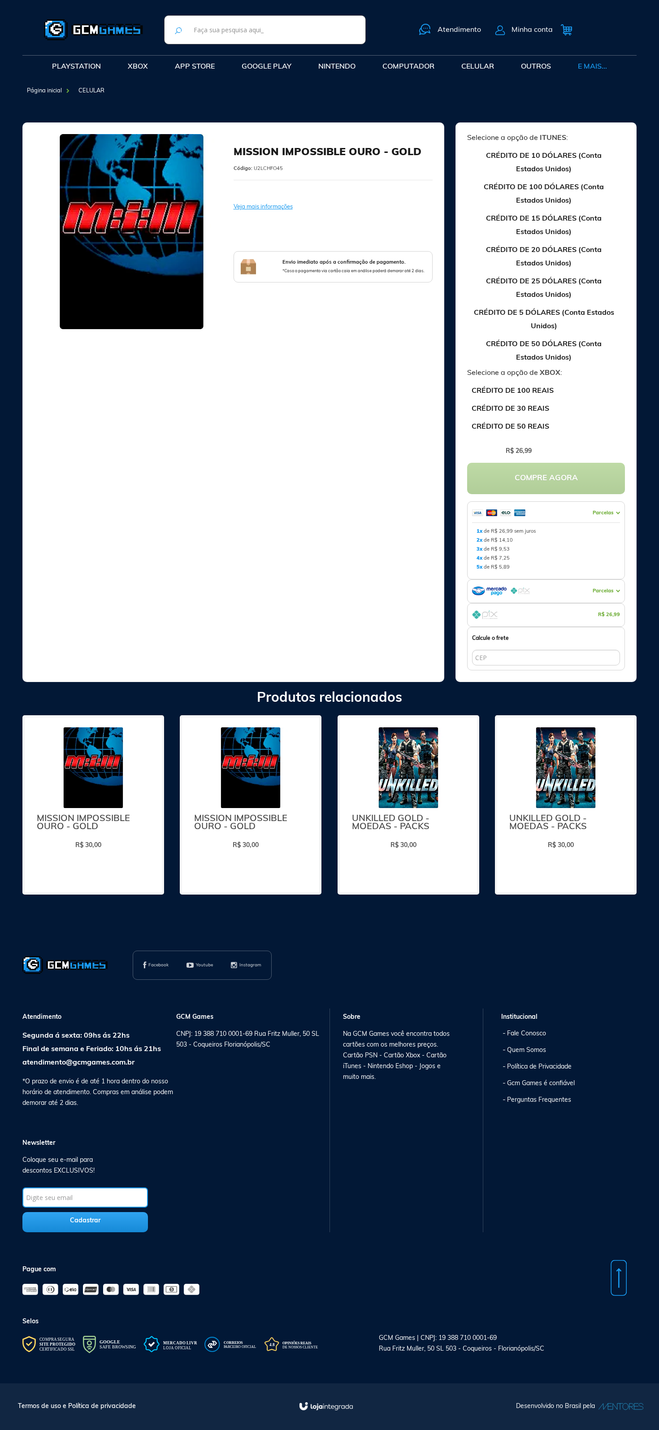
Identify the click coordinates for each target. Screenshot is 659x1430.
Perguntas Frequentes (539, 1100)
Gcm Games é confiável (541, 1083)
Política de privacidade (102, 1406)
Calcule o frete (490, 638)
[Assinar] (85, 1222)
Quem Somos (526, 1050)
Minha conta (532, 30)
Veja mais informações (263, 207)
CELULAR (91, 91)
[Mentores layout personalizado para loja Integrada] (618, 1406)
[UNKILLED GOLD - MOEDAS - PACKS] (408, 804)
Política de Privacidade (539, 1067)
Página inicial (44, 91)
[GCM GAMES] (93, 29)
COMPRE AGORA (546, 478)
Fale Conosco (526, 1033)
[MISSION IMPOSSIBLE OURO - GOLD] (93, 804)
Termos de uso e (43, 1406)
